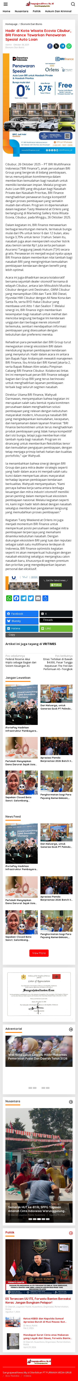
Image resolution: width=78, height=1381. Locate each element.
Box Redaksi (12, 1375)
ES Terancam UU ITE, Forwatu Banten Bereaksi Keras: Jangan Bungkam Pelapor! (38, 1300)
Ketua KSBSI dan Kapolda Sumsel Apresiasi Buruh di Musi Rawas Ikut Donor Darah (44, 1320)
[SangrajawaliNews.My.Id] (40, 4)
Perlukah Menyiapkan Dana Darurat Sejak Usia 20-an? (20, 763)
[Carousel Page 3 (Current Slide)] (39, 1088)
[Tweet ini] (56, 46)
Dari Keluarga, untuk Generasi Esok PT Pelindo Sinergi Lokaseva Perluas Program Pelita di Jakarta (56, 707)
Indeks (27, 1375)
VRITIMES (49, 644)
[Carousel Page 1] (30, 1088)
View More (39, 953)
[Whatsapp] (69, 46)
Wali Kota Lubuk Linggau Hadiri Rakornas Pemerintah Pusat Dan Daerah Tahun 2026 (37, 1056)
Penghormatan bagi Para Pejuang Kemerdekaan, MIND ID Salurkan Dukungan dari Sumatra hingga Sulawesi (55, 796)
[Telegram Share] (62, 46)
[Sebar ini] (50, 46)
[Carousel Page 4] (43, 1088)
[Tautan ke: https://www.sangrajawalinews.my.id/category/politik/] (71, 1233)
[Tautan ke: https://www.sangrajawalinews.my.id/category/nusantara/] (71, 1102)
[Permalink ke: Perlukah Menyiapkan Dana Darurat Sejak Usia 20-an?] (21, 747)
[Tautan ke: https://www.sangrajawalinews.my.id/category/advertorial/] (71, 1029)
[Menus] (6, 4)
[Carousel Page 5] (48, 1088)
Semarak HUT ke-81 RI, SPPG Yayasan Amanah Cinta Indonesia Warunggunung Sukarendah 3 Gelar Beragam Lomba (36, 1209)
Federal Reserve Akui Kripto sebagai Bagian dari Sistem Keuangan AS (20, 661)
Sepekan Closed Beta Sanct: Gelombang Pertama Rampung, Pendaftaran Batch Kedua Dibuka (21, 799)
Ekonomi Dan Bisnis (14, 47)
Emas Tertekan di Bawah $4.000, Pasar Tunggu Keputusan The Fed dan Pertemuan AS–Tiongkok (58, 662)
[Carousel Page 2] (34, 1088)
